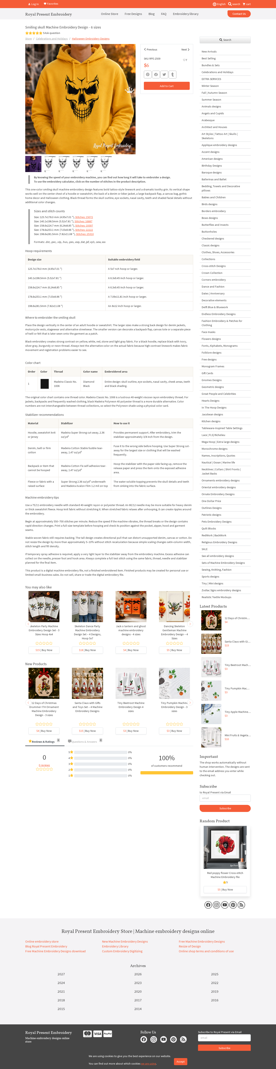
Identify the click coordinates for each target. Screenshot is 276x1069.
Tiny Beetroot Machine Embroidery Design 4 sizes (130, 707)
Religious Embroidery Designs (219, 542)
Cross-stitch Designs (214, 266)
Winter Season (210, 86)
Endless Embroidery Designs (219, 314)
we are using (148, 1063)
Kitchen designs (211, 421)
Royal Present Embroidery (48, 14)
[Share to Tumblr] (172, 75)
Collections (208, 259)
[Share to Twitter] (164, 74)
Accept (181, 1061)
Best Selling (209, 58)
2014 (138, 1008)
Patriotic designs (211, 515)
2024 (61, 982)
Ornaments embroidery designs (221, 480)
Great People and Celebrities (219, 394)
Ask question (52, 33)
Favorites (52, 3)
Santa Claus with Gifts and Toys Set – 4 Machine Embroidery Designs (87, 707)
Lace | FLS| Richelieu (213, 435)
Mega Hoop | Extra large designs (220, 442)
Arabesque (208, 120)
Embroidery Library (115, 946)
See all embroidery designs (218, 556)
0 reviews (44, 765)
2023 (138, 982)
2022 (214, 982)
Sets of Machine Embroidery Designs (223, 563)
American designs (212, 159)
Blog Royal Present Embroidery (46, 946)
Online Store (109, 14)
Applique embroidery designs (219, 145)
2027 (61, 974)
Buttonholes (209, 231)
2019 (214, 991)
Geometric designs (213, 387)
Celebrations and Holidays (52, 38)
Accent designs (210, 152)
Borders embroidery (214, 211)
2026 (138, 974)
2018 (61, 1000)
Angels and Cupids (213, 113)
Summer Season (211, 99)
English (221, 4)
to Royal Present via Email (215, 792)
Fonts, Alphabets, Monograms (220, 346)
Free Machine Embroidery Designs (202, 941)
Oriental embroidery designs (219, 487)
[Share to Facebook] (156, 74)
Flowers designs (211, 339)
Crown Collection (212, 273)
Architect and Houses (214, 127)
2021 (61, 991)
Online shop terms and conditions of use (206, 951)
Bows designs (210, 218)
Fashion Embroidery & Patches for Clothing (222, 323)
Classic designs (210, 245)
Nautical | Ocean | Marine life (218, 462)
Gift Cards (207, 373)
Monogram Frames (213, 366)
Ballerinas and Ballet (214, 179)
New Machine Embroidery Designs (125, 941)
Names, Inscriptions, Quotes (218, 455)
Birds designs (209, 204)
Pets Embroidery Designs (217, 521)
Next (184, 49)
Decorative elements (214, 300)
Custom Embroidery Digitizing (122, 951)
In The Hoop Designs (214, 407)
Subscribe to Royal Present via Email (220, 1032)
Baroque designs (212, 172)
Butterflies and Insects (215, 225)
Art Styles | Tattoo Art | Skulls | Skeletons (220, 136)
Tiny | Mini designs (212, 583)
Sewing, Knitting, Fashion (217, 569)
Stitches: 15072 (84, 217)
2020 (138, 991)
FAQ (163, 14)
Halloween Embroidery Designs (91, 38)
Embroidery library (185, 14)
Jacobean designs (212, 414)
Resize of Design (190, 946)
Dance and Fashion (213, 286)
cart (248, 4)
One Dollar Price (211, 501)
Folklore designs (211, 352)
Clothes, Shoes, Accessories (218, 252)
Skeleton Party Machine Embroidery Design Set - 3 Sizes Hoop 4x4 (44, 630)
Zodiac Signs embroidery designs (221, 590)
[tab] (44, 742)
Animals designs (211, 106)
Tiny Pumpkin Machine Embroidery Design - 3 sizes (174, 707)
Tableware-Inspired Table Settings (222, 428)
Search (227, 40)
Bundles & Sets (211, 65)
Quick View (44, 608)
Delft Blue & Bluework (215, 307)
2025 (214, 974)
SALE (205, 549)
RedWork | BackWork (214, 535)
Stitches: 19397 (84, 225)
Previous (152, 49)
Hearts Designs (210, 400)
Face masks (208, 332)
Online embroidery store (42, 941)
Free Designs (133, 14)
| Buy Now (44, 650)
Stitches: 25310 (85, 234)
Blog (152, 14)
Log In (35, 4)
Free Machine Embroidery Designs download (55, 951)
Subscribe (225, 808)
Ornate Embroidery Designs (218, 494)
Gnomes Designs (212, 380)
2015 (61, 1008)
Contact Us (239, 14)
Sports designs (210, 576)
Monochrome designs (215, 448)
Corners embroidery (214, 279)
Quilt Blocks (209, 528)
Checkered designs (213, 238)
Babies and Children (214, 197)
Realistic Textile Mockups (216, 597)
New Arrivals (209, 51)
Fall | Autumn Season (214, 93)
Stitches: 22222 (84, 230)
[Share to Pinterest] (148, 74)
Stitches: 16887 (83, 221)
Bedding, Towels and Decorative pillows (221, 188)
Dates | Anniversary (213, 293)
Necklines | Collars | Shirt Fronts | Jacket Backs (221, 471)
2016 (214, 1000)
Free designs (209, 359)
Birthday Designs (212, 165)
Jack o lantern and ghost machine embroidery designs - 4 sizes (131, 630)
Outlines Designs (212, 508)
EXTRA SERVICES (211, 79)
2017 (138, 1000)
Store (28, 38)
